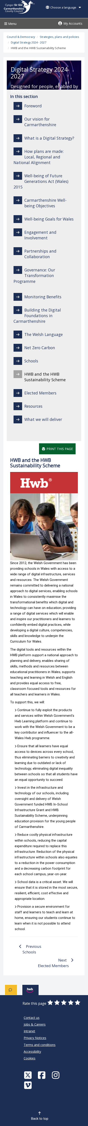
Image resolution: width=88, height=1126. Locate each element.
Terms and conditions (40, 1045)
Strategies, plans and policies (59, 37)
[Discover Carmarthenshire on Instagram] (56, 1075)
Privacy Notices (35, 1038)
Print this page (59, 449)
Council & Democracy (21, 37)
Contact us (31, 1018)
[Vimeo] (28, 1085)
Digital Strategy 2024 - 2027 (28, 42)
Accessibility (32, 1051)
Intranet (29, 1031)
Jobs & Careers (35, 1024)
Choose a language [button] (63, 7)
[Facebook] (42, 1075)
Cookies (29, 1058)
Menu (11, 24)
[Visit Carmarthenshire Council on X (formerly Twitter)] (28, 1075)
